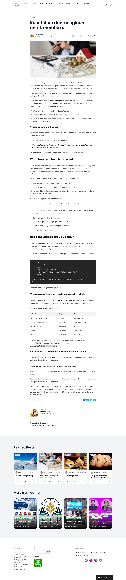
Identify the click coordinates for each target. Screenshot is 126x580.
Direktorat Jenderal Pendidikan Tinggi (19, 553)
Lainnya (18, 518)
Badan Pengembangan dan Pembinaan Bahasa (22, 556)
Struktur (33, 3)
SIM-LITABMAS (18, 563)
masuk (40, 425)
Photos (33, 17)
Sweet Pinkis (39, 34)
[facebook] (84, 400)
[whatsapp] (94, 400)
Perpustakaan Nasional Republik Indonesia (20, 568)
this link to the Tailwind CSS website (71, 301)
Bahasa (25, 7)
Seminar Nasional (26, 518)
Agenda (60, 3)
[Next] (85, 461)
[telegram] (91, 400)
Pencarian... (38, 549)
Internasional (70, 518)
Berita (42, 518)
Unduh (77, 3)
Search (48, 552)
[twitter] (87, 400)
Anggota (86, 3)
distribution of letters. (55, 106)
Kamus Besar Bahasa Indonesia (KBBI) (20, 560)
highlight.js (62, 243)
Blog (41, 3)
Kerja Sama (50, 3)
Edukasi (74, 515)
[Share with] (94, 36)
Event (68, 3)
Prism (71, 243)
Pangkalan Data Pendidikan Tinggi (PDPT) (22, 565)
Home (25, 3)
